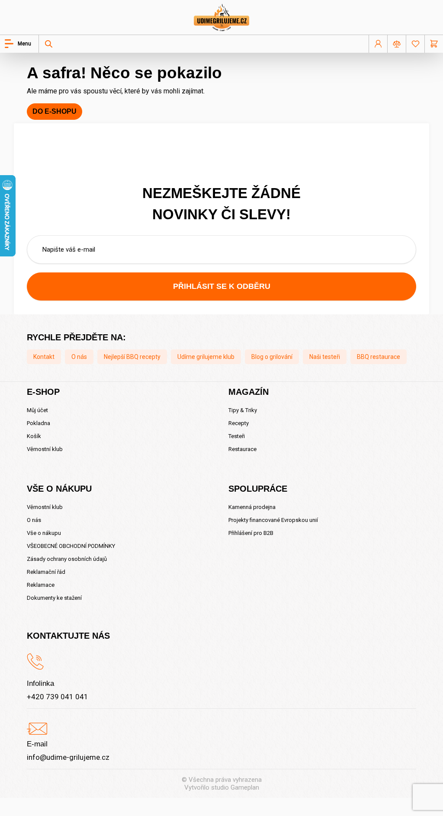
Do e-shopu (54, 111)
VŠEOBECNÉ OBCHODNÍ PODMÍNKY (71, 546)
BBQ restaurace (378, 356)
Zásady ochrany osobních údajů (67, 559)
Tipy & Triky (242, 410)
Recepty (238, 423)
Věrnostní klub (45, 449)
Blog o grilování (271, 356)
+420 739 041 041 (57, 696)
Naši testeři (324, 356)
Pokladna (38, 423)
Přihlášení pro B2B (250, 533)
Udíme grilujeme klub (205, 356)
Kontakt (44, 356)
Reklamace (41, 585)
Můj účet (37, 410)
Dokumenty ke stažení (54, 598)
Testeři (236, 436)
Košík (34, 436)
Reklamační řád (46, 572)
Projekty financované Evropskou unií (273, 520)
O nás (79, 356)
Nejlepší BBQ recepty (132, 356)
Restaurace (242, 449)
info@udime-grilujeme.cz (68, 757)
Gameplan (245, 787)
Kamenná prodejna (252, 507)
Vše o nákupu (44, 533)
